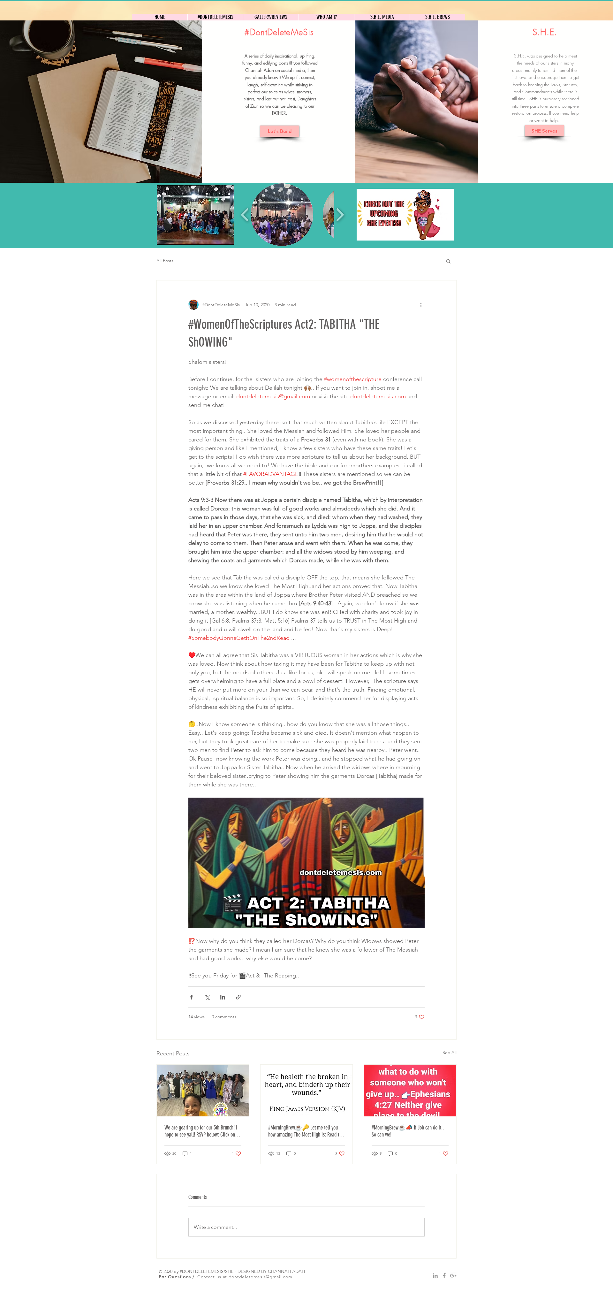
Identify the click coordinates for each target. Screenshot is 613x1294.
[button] (195, 215)
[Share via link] (238, 997)
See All (450, 1052)
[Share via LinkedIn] (223, 997)
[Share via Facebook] (191, 997)
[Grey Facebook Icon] (444, 1275)
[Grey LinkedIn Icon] (435, 1275)
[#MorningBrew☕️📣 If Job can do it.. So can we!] (410, 1090)
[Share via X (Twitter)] (207, 997)
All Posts (164, 261)
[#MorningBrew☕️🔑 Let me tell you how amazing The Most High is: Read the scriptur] (307, 1090)
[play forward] (340, 215)
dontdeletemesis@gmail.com (260, 1277)
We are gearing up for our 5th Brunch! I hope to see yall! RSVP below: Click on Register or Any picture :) (200, 1131)
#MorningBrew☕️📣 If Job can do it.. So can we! (408, 1131)
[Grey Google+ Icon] (453, 1275)
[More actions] (421, 305)
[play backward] (245, 215)
